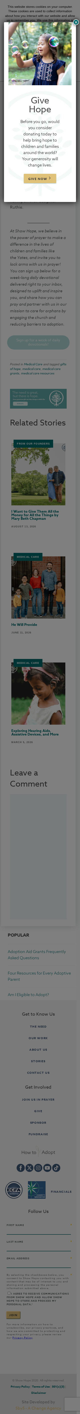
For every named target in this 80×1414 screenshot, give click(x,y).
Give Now (37, 179)
